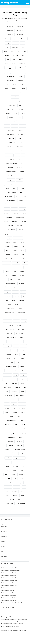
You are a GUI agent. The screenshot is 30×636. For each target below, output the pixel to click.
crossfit (22, 126)
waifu (7, 495)
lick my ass (8, 296)
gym (23, 246)
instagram (7, 271)
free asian (10, 225)
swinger (8, 454)
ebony (22, 171)
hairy (7, 250)
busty (6, 88)
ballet (23, 55)
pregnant (14, 391)
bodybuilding (10, 80)
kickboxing (13, 275)
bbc (8, 59)
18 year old (10, 26)
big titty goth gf (10, 68)
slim (22, 420)
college (21, 109)
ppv (7, 391)
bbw (14, 59)
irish (15, 271)
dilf (23, 155)
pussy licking (8, 395)
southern (6, 433)
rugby (13, 404)
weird (22, 495)
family (14, 188)
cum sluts (20, 134)
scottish (7, 408)
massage (22, 300)
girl (9, 238)
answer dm (15, 47)
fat (17, 196)
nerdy (14, 350)
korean (18, 279)
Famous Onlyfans (11, 192)
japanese (22, 271)
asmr (19, 51)
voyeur (23, 491)
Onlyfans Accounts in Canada (8, 572)
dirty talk (12, 159)
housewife (6, 263)
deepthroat (9, 155)
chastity (19, 93)
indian (24, 263)
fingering (22, 209)
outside (14, 371)
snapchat (7, 429)
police (22, 383)
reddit (5, 400)
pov (25, 387)
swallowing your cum (20, 449)
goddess (16, 246)
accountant (20, 34)
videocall (16, 487)
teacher (8, 458)
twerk (21, 470)
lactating (21, 283)
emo (21, 175)
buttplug (23, 88)
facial (7, 188)
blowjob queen (10, 76)
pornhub (17, 387)
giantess (23, 234)
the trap (7, 462)
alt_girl (8, 43)
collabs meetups (11, 109)
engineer (11, 180)
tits (7, 470)
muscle (21, 337)
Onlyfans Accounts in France (8, 582)
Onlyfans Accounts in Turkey (8, 600)
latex (8, 288)
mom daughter (10, 329)
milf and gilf (7, 321)
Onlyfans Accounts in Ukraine (8, 575)
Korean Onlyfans (10, 283)
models (19, 325)
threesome (22, 462)
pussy (22, 391)
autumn (15, 55)
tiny (24, 466)
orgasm (22, 366)
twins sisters (22, 474)
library (22, 292)
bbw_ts (21, 59)
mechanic (11, 317)
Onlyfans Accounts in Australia (9, 580)
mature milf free (9, 312)
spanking (15, 433)
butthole (14, 88)
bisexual (15, 72)
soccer (15, 429)
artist (12, 51)
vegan (20, 483)
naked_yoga (19, 341)
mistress (11, 325)
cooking (23, 113)
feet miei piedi (11, 200)
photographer (22, 379)
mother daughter (11, 337)
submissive (7, 449)
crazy (7, 126)
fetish (6, 209)
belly (13, 63)
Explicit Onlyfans (10, 184)
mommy (9, 333)
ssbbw (20, 437)
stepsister (10, 441)
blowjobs (21, 76)
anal (22, 43)
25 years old (20, 30)
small (23, 424)
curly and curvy (11, 142)
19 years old (20, 26)
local (7, 300)
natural (23, 346)
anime (6, 47)
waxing (15, 495)
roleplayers (23, 400)
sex (14, 408)
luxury (13, 300)
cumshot (11, 138)
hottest (23, 258)
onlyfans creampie (11, 366)
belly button (22, 63)
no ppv (8, 358)
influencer (10, 267)
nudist (22, 358)
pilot (7, 383)
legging (7, 292)
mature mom (21, 312)
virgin (6, 491)
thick (14, 462)
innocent (19, 267)
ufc (15, 478)
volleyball (14, 491)
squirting (24, 433)
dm (19, 159)
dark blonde (23, 151)
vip (24, 487)
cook (15, 113)
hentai (16, 254)
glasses (22, 242)
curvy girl (9, 146)
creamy (15, 126)
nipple (23, 354)
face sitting (21, 184)
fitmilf (24, 213)
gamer (21, 229)
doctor (22, 163)
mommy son (19, 333)
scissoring (21, 404)
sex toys (7, 412)
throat (7, 466)
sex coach (22, 408)
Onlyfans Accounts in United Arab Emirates (12, 603)
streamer (10, 445)
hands (22, 250)
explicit (19, 180)
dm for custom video (11, 163)
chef (20, 105)
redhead (14, 400)
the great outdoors (19, 458)
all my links (23, 39)
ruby (7, 404)
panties (22, 371)
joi (6, 275)
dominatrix (19, 167)
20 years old (10, 30)
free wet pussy (11, 229)
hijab (23, 254)
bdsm (6, 63)
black (22, 72)
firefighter (6, 213)
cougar (11, 117)
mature (20, 308)
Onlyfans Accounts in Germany (9, 585)
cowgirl (21, 122)
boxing (22, 84)
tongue (14, 470)
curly (19, 138)
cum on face (10, 134)
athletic (7, 55)
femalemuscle (10, 205)
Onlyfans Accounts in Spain (8, 593)
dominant (10, 167)
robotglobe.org (9, 2)
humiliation (16, 263)
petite (13, 379)
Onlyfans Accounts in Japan (8, 587)
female (21, 200)
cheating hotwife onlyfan (15, 101)
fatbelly (24, 196)
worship (12, 499)
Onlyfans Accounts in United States (10, 567)
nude (15, 358)
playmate (14, 383)
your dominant (21, 503)
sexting (23, 412)
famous (22, 188)
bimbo (7, 72)
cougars (19, 117)
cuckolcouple (10, 130)
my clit (10, 341)
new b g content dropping (11, 354)
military (16, 321)
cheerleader (12, 105)
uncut (21, 478)
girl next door (17, 238)
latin (15, 288)
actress (6, 39)
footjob (6, 221)
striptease (19, 445)
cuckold (20, 130)
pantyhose (7, 375)
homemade (14, 258)
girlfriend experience (11, 242)
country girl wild (11, 122)
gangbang (7, 234)
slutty (16, 424)
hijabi (6, 258)
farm (21, 192)
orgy (7, 371)
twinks (6, 474)
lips (24, 296)
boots (14, 84)
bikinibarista (21, 68)
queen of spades (20, 395)
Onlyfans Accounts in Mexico (8, 598)
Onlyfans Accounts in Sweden (8, 595)
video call (7, 487)
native (15, 346)
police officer (7, 387)
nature (7, 350)
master (9, 304)
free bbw (19, 225)
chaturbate (15, 97)
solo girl (23, 429)
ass (25, 51)
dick (17, 155)
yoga (19, 499)
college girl (7, 113)
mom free (21, 329)
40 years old (10, 34)
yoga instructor (9, 503)
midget (20, 317)
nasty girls (7, 346)
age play (14, 39)
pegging (23, 375)
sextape (15, 412)
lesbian (15, 292)
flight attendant (20, 217)
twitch (8, 478)
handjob (15, 250)
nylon (18, 362)
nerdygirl (22, 350)
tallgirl (22, 454)
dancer (13, 151)
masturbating (18, 304)
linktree (17, 296)
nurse (11, 362)
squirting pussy (11, 437)
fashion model (8, 196)
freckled (23, 221)
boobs (7, 84)
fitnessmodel (9, 217)
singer (11, 416)
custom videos (19, 146)
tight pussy (15, 466)
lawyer (21, 288)
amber (15, 43)
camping (11, 93)
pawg (15, 375)
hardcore (8, 254)
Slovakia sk (8, 424)
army (5, 51)
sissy (18, 416)
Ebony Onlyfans (12, 175)
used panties (11, 483)
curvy (21, 142)
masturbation (10, 308)
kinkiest (22, 275)
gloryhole (7, 246)
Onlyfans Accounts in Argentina (9, 577)
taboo (15, 454)
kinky (11, 279)
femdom (21, 205)
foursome (14, 221)
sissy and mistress (12, 420)
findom (14, 209)
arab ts (23, 47)
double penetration (11, 171)
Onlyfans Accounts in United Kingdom (10, 570)
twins (13, 474)
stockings (19, 441)
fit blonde (16, 213)
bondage (20, 80)
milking (24, 321)
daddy (6, 151)
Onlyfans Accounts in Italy (7, 590)
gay (15, 234)
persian (6, 379)
